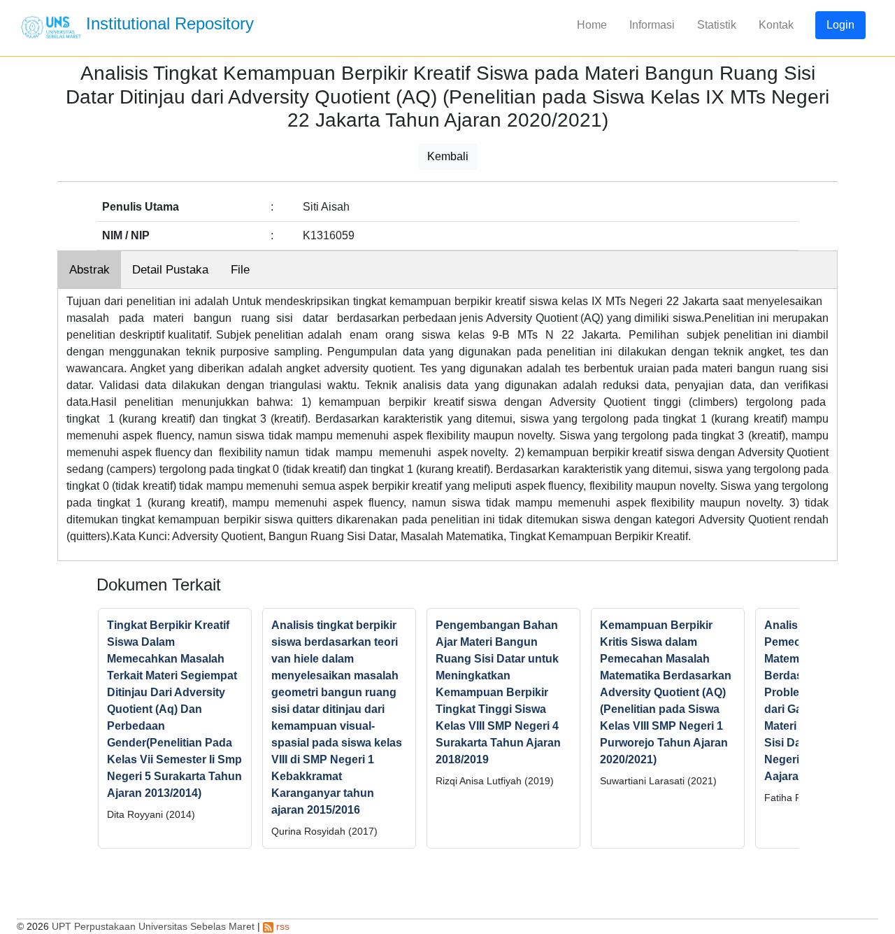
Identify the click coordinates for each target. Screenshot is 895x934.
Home (592, 25)
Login (840, 25)
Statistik (716, 25)
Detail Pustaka (170, 269)
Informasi (652, 25)
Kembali (447, 156)
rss (281, 926)
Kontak (776, 25)
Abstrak (89, 269)
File (240, 269)
